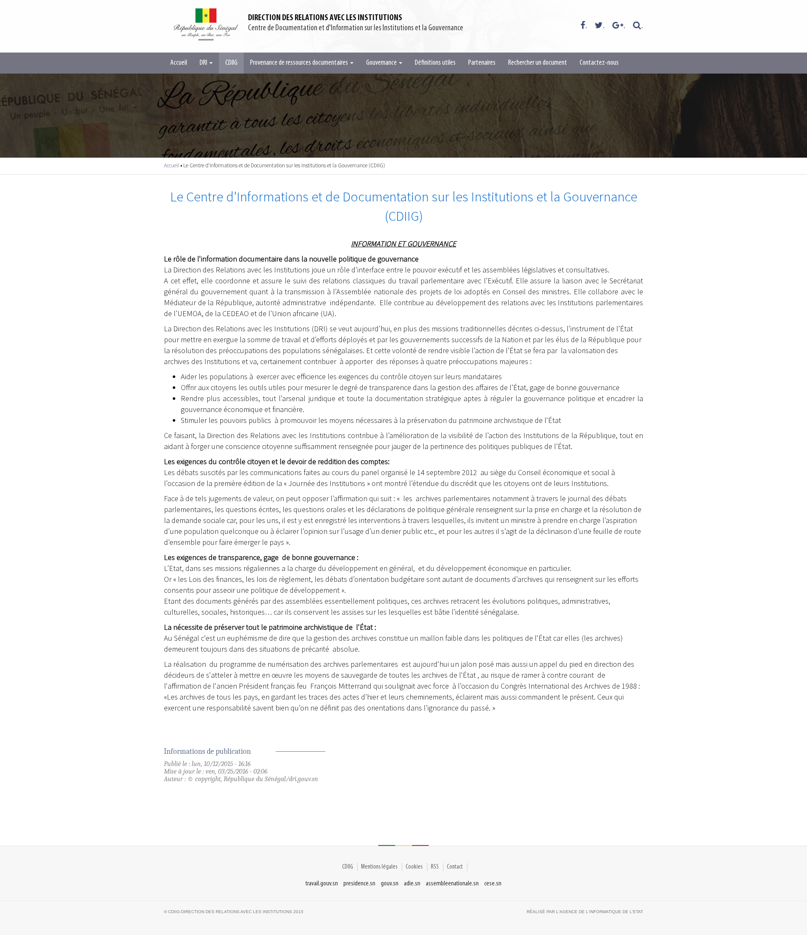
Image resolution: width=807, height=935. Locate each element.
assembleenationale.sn (452, 883)
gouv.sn (389, 883)
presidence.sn (359, 883)
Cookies (414, 867)
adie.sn (412, 883)
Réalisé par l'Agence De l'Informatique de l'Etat (585, 911)
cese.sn (492, 883)
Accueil (178, 63)
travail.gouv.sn (322, 883)
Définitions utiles (435, 63)
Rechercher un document (537, 63)
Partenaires (482, 63)
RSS (435, 867)
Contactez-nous (599, 63)
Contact (455, 867)
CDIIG (231, 63)
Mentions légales (379, 867)
